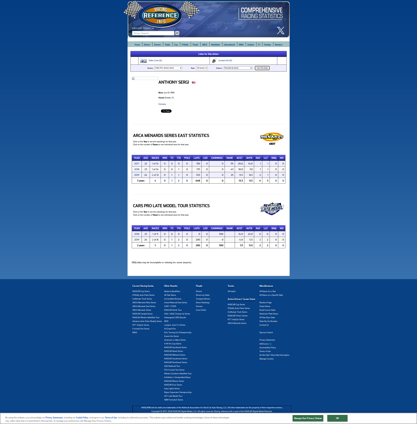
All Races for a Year (267, 291)
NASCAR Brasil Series (173, 351)
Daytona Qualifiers (172, 291)
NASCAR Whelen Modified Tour (146, 317)
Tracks (167, 45)
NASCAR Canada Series (142, 314)
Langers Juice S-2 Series (174, 325)
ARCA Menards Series (141, 310)
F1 (259, 45)
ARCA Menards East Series (143, 306)
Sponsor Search (266, 332)
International (229, 45)
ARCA (204, 45)
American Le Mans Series (175, 340)
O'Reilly (185, 45)
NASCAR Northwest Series (175, 362)
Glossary (162, 104)
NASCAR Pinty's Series (238, 316)
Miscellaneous (266, 286)
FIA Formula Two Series (174, 370)
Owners (157, 45)
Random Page (265, 302)
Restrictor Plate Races (268, 314)
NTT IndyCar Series (140, 325)
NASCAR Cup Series (141, 291)
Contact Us (264, 325)
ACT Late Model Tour (173, 396)
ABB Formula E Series (173, 400)
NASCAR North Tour (173, 310)
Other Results (171, 286)
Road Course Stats (267, 310)
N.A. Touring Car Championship (177, 332)
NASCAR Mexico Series (174, 381)
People (199, 286)
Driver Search (143, 28)
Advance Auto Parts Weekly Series (147, 321)
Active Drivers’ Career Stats (241, 299)
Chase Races (264, 306)
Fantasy (267, 45)
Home (137, 45)
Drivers (147, 45)
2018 (136, 169)
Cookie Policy (82, 417)
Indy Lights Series (172, 388)
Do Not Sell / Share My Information (274, 355)
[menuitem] (275, 344)
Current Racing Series (143, 286)
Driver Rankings (203, 302)
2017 (136, 163)
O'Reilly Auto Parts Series (143, 295)
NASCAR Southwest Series (175, 359)
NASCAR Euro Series (173, 385)
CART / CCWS (170, 306)
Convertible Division (172, 299)
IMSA (241, 45)
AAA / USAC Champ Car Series (177, 314)
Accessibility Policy (267, 347)
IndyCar (251, 45)
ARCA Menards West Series (144, 302)
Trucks (195, 45)
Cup (176, 45)
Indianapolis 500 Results (175, 317)
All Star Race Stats (267, 317)
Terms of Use (265, 351)
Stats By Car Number (268, 321)
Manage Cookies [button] (266, 359)
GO (177, 33)
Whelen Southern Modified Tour (178, 373)
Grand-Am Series (171, 336)
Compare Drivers (203, 299)
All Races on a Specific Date (271, 295)
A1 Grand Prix (170, 329)
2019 (136, 175)
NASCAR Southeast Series (175, 347)
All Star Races (170, 295)
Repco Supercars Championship (178, 392)
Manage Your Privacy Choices (308, 418)
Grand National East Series (175, 302)
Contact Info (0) (224, 60)
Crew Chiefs (201, 310)
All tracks (232, 291)
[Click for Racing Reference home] (209, 19)
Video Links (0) (154, 60)
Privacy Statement (267, 340)
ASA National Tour (172, 366)
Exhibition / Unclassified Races (177, 377)
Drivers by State (202, 295)
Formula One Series (140, 329)
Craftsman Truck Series (142, 299)
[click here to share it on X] (282, 30)
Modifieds (215, 45)
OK (337, 418)
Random (278, 45)
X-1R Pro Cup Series (172, 344)
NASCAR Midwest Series (174, 355)
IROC (166, 321)
